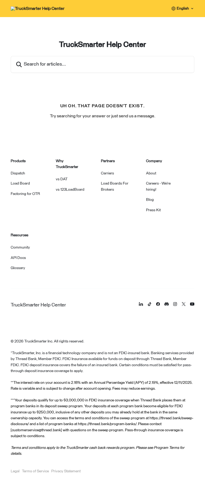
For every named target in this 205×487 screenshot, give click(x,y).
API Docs (18, 258)
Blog (150, 200)
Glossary (18, 268)
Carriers (107, 173)
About (151, 173)
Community (20, 247)
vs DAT (62, 179)
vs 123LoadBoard (70, 189)
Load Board (20, 183)
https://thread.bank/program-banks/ (107, 424)
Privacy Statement (66, 471)
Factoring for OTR (25, 194)
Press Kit (153, 210)
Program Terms (166, 448)
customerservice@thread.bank (36, 430)
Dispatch (18, 173)
